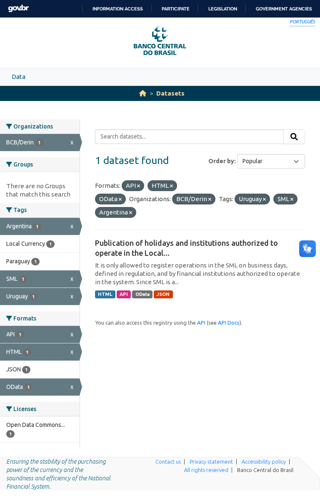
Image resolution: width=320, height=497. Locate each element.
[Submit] (294, 136)
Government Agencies (284, 9)
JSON (163, 294)
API (124, 294)
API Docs (229, 322)
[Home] (142, 93)
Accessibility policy (264, 461)
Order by (221, 161)
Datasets (170, 93)
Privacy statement (211, 461)
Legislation (222, 9)
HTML (105, 294)
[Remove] (138, 186)
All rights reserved (206, 470)
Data (18, 76)
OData (142, 294)
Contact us (168, 461)
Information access (117, 9)
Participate (176, 9)
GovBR (18, 9)
